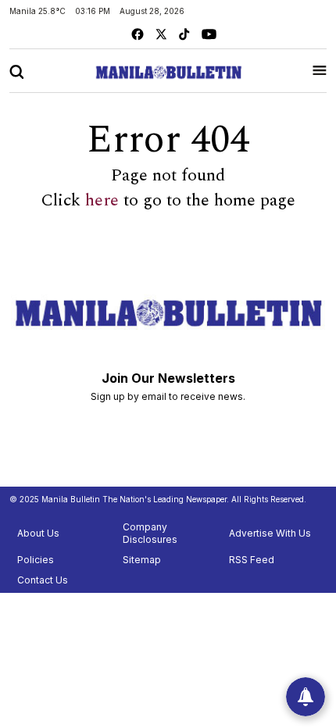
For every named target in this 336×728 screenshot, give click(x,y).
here (102, 200)
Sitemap (142, 560)
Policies (35, 560)
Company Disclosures (150, 533)
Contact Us (42, 580)
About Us (38, 533)
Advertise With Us (270, 533)
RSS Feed (251, 560)
